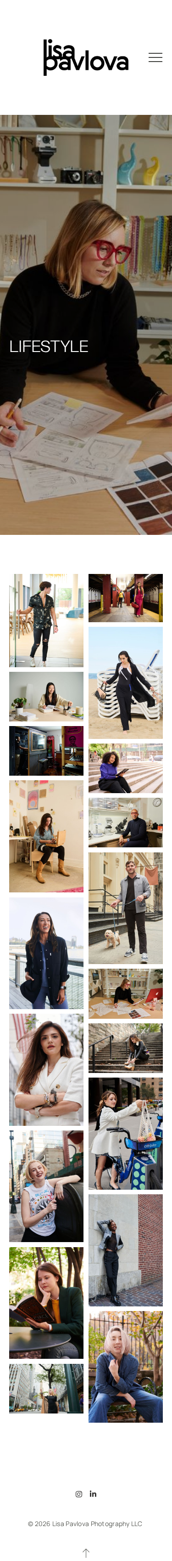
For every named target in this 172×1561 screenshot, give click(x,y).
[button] (155, 57)
